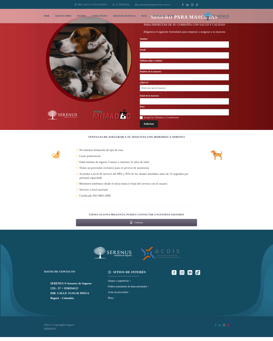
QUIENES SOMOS (63, 16)
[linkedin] (190, 272)
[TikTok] (197, 4)
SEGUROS (81, 16)
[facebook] (174, 272)
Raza (142, 106)
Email (143, 50)
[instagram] (182, 272)
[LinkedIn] (187, 4)
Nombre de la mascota (150, 71)
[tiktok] (197, 272)
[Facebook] (182, 4)
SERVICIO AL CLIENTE (163, 16)
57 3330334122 (123, 4)
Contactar (138, 222)
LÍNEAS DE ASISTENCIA (124, 16)
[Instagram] (192, 4)
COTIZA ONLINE (99, 16)
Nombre (144, 39)
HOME (47, 16)
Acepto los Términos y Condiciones (161, 117)
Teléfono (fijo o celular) (151, 61)
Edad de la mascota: (150, 96)
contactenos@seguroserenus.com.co (154, 4)
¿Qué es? (144, 82)
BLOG (144, 16)
